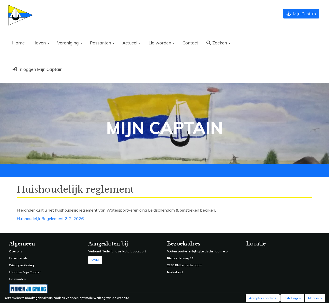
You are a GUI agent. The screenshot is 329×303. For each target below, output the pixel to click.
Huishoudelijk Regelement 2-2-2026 (50, 218)
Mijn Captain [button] (303, 13)
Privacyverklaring (21, 265)
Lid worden (17, 279)
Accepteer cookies (262, 298)
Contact (190, 42)
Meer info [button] (315, 298)
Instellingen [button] (292, 298)
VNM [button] (95, 260)
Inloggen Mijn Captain (39, 69)
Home (18, 42)
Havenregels (18, 258)
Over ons (15, 251)
